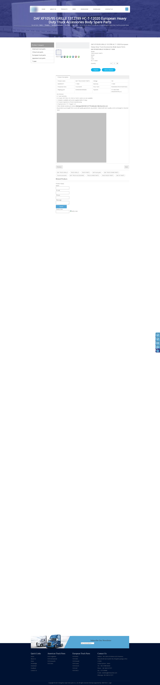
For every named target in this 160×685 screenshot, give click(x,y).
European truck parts (39, 55)
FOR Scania (75, 663)
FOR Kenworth (51, 661)
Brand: (92, 55)
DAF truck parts (97, 172)
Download (33, 666)
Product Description (63, 77)
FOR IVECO (75, 670)
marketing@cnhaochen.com (109, 673)
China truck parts (37, 52)
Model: (93, 51)
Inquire (96, 70)
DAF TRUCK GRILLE (62, 172)
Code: (92, 59)
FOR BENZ (75, 656)
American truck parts (38, 49)
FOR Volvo (50, 663)
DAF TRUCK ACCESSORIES (77, 175)
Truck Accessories (62, 175)
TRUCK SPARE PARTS (93, 175)
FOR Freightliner (52, 656)
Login (110, 683)
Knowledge (34, 663)
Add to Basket (108, 70)
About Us (33, 659)
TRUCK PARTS (86, 172)
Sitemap (91, 683)
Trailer (34, 61)
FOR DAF (75, 668)
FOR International (52, 659)
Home (32, 656)
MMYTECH (105, 683)
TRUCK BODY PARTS (107, 175)
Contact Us (34, 670)
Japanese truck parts (38, 58)
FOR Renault (75, 661)
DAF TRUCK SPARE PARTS (111, 172)
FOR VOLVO (75, 666)
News (32, 661)
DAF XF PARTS (120, 175)
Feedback (33, 668)
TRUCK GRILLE (75, 172)
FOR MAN (75, 659)
